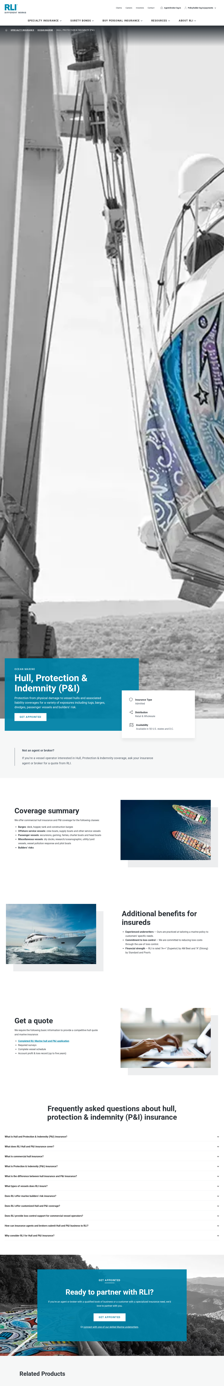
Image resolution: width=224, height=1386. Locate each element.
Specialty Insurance (22, 30)
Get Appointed (30, 717)
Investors (140, 8)
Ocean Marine (45, 30)
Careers (129, 8)
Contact (151, 8)
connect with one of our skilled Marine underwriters (111, 1327)
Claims (119, 8)
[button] (201, 7)
